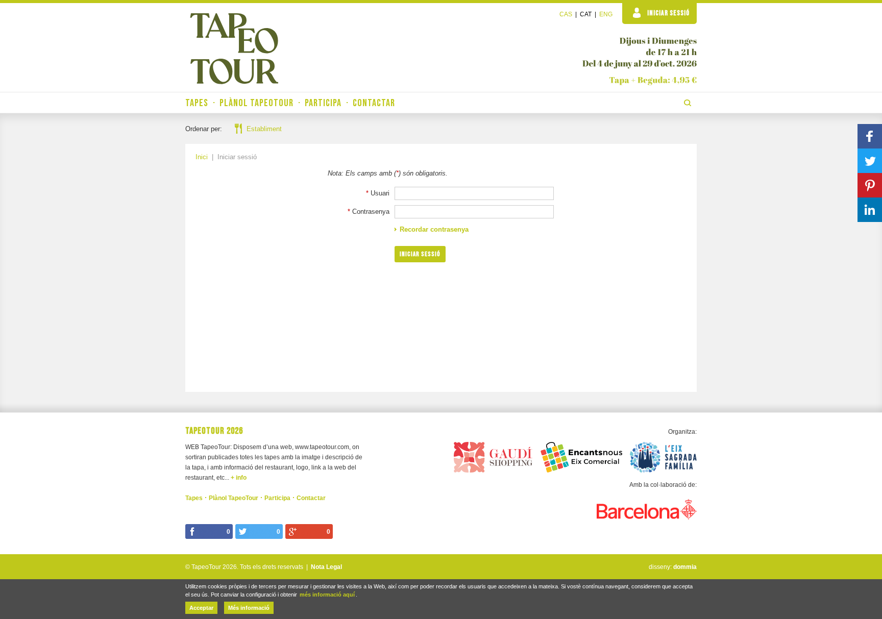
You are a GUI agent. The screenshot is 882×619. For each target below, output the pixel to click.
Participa (323, 103)
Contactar (374, 103)
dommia (685, 567)
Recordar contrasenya (434, 229)
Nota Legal (326, 567)
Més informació (249, 608)
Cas (565, 14)
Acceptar (201, 608)
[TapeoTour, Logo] (234, 48)
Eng (605, 14)
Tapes (196, 103)
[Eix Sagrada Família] (663, 456)
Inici (201, 157)
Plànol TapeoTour (256, 103)
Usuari (380, 193)
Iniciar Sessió (668, 13)
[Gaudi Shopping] (493, 456)
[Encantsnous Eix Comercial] (581, 456)
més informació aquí (327, 594)
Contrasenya (370, 211)
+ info (239, 477)
